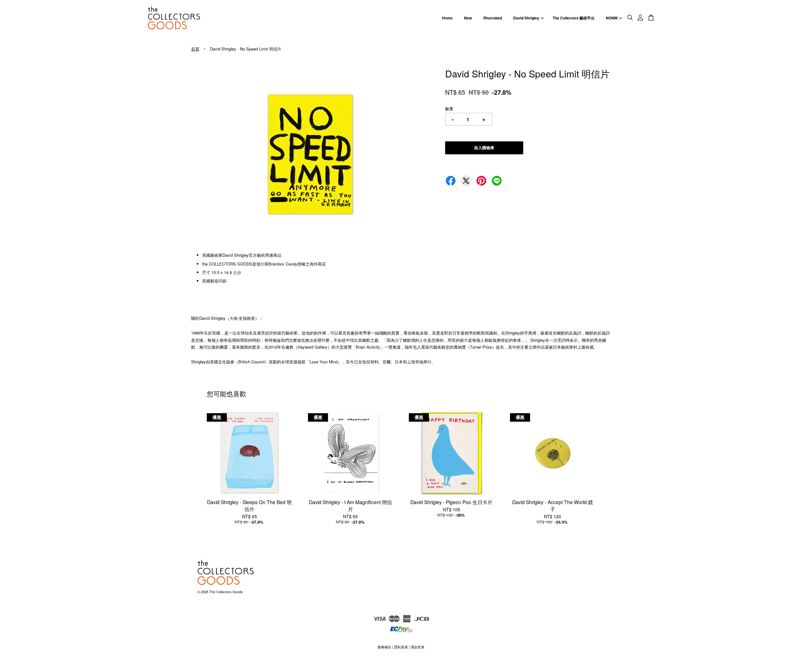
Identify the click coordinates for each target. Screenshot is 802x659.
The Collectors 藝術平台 (574, 18)
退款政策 (417, 646)
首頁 (195, 49)
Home (447, 18)
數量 (449, 109)
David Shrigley (526, 18)
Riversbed (492, 18)
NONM (611, 18)
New (468, 18)
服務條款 (384, 646)
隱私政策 (401, 646)
